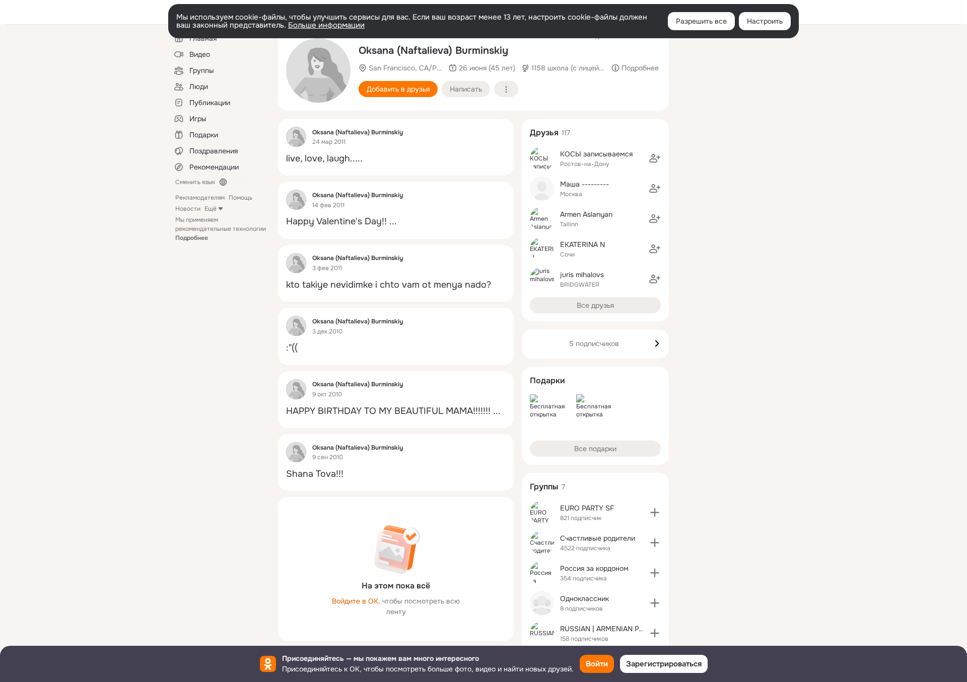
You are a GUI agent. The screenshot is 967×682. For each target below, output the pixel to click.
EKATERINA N (582, 244)
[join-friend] (655, 158)
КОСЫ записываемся (596, 153)
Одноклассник (584, 598)
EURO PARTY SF (587, 508)
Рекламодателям (200, 198)
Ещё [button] (210, 209)
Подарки (547, 380)
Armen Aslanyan (586, 214)
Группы (544, 486)
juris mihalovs (582, 274)
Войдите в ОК (355, 601)
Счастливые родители (597, 538)
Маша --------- (584, 184)
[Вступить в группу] (655, 512)
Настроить (765, 21)
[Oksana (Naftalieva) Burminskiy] (296, 137)
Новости (187, 209)
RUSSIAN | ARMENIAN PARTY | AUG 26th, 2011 (636, 628)
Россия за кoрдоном (594, 568)
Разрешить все (701, 21)
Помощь (240, 198)
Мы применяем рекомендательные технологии (220, 229)
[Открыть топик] (396, 158)
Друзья (544, 132)
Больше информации (326, 25)
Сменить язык (195, 182)
